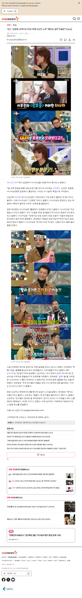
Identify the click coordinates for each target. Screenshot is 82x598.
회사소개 (4, 557)
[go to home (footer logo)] (10, 552)
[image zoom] (68, 173)
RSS (50, 557)
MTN (23, 560)
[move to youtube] (13, 580)
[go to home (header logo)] (10, 18)
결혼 (61, 376)
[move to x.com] (8, 580)
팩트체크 (55, 557)
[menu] (78, 18)
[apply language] (15, 11)
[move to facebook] (4, 580)
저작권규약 (38, 557)
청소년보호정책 (22, 557)
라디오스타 (12, 182)
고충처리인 (30, 557)
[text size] (74, 40)
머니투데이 (17, 560)
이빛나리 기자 (11, 36)
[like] (61, 40)
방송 (14, 25)
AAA (55, 560)
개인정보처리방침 (12, 557)
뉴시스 (28, 560)
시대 (44, 560)
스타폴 (68, 560)
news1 (34, 560)
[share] (69, 40)
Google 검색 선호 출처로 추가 (17, 39)
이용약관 (45, 557)
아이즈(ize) (62, 560)
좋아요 (42, 455)
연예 (8, 25)
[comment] (65, 40)
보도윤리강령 (63, 557)
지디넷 (39, 560)
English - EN (12, 11)
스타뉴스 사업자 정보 (7, 564)
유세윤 (18, 197)
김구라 (10, 373)
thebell (50, 560)
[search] (74, 18)
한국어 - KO (11, 573)
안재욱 (56, 188)
